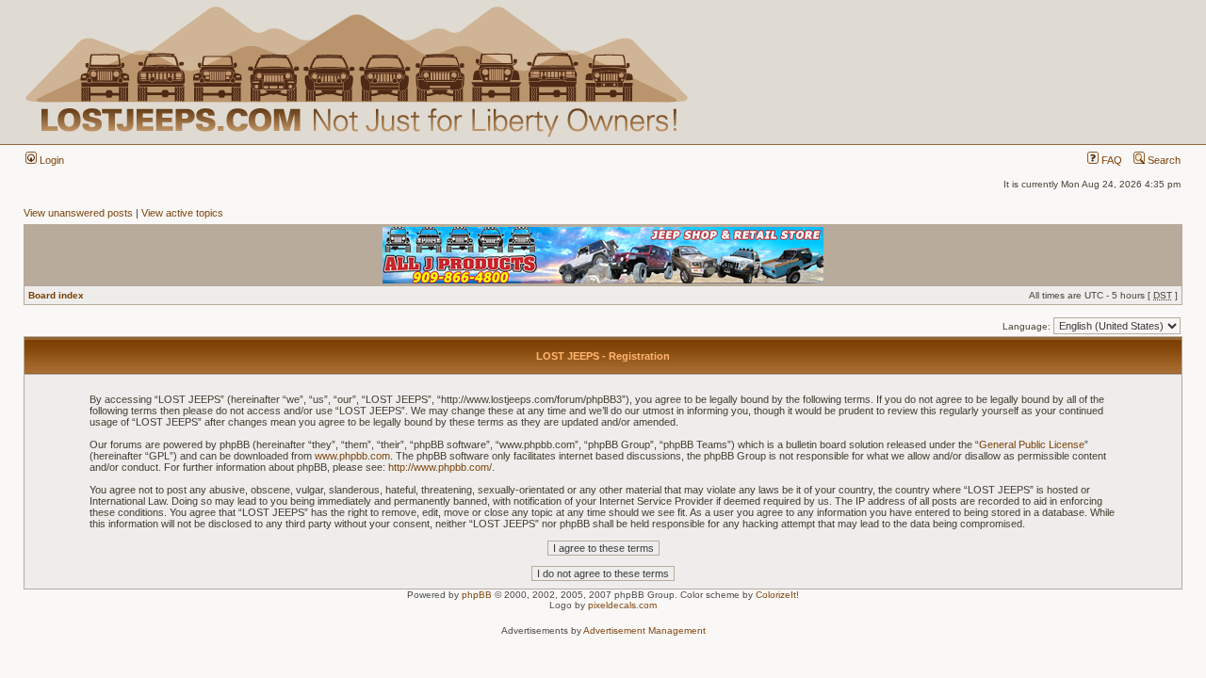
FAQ (1110, 160)
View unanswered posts (78, 212)
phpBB (477, 594)
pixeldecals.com (622, 605)
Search (1163, 160)
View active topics (182, 212)
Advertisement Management (644, 630)
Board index (56, 295)
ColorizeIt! (777, 594)
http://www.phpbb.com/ (440, 467)
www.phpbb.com (352, 455)
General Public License (1031, 444)
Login (50, 160)
